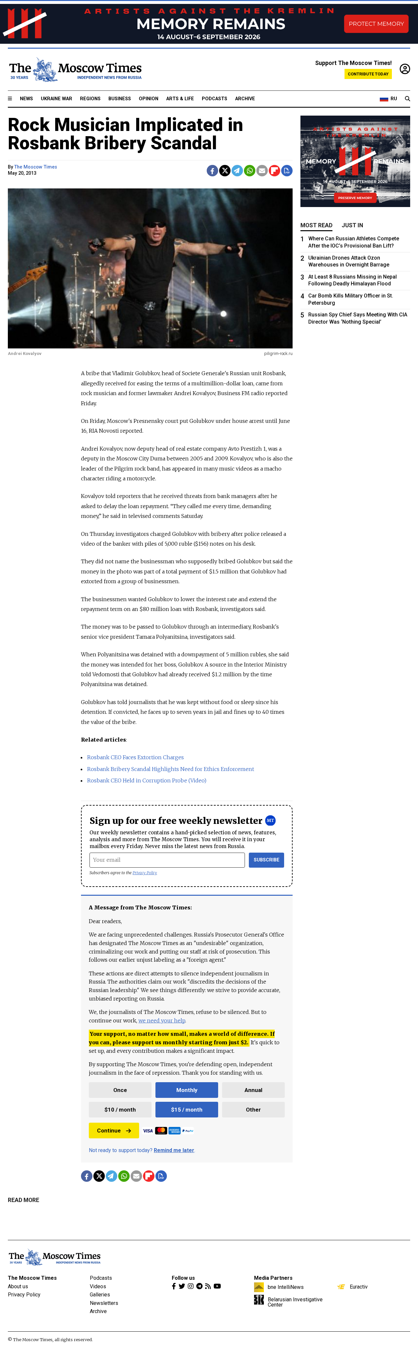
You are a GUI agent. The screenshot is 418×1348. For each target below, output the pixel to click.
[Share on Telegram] (237, 170)
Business (119, 99)
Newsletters (104, 1303)
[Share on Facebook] (212, 170)
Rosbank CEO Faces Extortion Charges (135, 757)
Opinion (148, 99)
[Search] (407, 99)
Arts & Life (180, 99)
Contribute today (368, 74)
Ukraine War (56, 99)
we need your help (161, 1020)
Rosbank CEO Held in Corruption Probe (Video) (146, 780)
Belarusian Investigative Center (295, 1302)
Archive (245, 99)
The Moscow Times (32, 1278)
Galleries (100, 1295)
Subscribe (267, 860)
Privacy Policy (145, 872)
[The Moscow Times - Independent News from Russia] (75, 69)
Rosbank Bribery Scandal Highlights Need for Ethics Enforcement (170, 769)
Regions (90, 99)
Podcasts (214, 99)
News (26, 99)
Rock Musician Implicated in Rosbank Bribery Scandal (125, 134)
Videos (98, 1286)
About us (18, 1286)
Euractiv (359, 1287)
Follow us (183, 1278)
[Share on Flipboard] (274, 170)
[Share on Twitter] (225, 170)
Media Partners (273, 1278)
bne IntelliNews (286, 1287)
